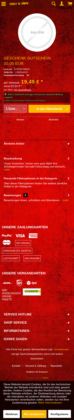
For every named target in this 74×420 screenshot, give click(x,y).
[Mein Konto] (62, 4)
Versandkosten (61, 349)
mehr (7, 169)
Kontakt (16, 365)
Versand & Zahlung (35, 365)
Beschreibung (13, 158)
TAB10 (45, 378)
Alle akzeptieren (34, 414)
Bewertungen (12, 195)
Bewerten (54, 119)
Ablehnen (11, 414)
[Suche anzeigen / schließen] (53, 4)
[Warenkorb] (70, 4)
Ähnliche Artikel (14, 143)
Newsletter (56, 365)
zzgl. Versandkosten (22, 90)
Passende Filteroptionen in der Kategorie (30, 178)
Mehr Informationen (50, 402)
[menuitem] (53, 4)
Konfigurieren (59, 414)
